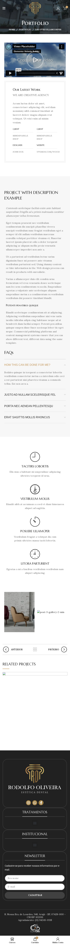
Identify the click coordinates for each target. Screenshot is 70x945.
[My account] (58, 8)
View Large (64, 674)
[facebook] (41, 802)
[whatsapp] (34, 802)
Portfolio (25, 29)
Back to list (35, 649)
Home (12, 29)
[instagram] (28, 802)
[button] (35, 59)
